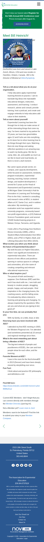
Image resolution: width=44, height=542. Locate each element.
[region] (40, 426)
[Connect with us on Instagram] (21, 465)
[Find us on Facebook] (13, 465)
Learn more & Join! (27, 408)
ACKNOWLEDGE (22, 24)
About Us (22, 522)
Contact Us (22, 520)
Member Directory (13, 404)
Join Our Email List (22, 514)
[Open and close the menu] (29, 4)
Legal (25, 538)
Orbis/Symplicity (27, 78)
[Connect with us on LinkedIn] (17, 465)
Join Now (22, 517)
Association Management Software (22, 532)
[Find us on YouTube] (25, 465)
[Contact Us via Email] (30, 465)
